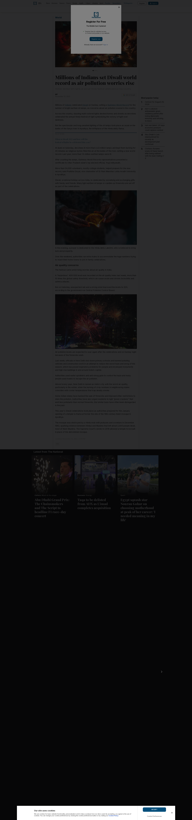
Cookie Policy (113, 815)
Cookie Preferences (154, 816)
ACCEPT (154, 809)
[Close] (172, 813)
